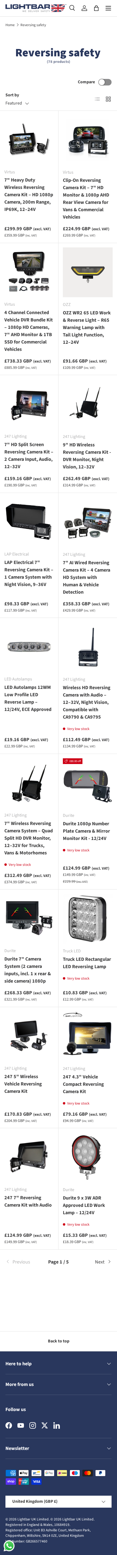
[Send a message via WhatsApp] (9, 1545)
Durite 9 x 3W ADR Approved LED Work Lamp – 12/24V (84, 1205)
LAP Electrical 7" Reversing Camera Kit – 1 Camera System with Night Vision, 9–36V (28, 573)
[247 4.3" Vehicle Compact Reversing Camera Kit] (88, 1036)
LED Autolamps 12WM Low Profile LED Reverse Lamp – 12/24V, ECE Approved (27, 698)
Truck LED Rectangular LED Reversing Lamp (87, 963)
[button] (96, 8)
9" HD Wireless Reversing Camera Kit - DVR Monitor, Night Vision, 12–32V (87, 455)
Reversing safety (33, 24)
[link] (23, 1262)
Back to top (58, 1341)
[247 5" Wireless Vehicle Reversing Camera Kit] (29, 1036)
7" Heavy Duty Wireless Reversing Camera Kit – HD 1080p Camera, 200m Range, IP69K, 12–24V (28, 195)
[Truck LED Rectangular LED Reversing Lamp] (88, 919)
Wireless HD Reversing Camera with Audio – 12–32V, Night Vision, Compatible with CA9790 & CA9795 (86, 702)
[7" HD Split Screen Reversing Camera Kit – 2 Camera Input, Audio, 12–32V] (29, 404)
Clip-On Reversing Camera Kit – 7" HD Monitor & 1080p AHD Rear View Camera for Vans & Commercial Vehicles (86, 198)
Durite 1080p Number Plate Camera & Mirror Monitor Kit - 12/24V (86, 831)
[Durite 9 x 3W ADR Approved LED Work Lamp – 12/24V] (88, 1157)
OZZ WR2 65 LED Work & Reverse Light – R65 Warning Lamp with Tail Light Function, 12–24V (87, 327)
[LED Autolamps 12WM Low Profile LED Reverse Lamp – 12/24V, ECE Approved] (29, 647)
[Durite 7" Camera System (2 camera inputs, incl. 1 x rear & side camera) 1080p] (29, 918)
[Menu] (108, 8)
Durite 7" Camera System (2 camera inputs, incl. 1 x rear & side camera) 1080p (27, 970)
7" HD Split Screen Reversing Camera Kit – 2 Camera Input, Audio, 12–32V (28, 455)
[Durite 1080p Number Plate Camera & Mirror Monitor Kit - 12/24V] (88, 783)
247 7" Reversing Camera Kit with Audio (28, 1201)
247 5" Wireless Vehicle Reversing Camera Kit (23, 1084)
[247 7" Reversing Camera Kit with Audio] (29, 1157)
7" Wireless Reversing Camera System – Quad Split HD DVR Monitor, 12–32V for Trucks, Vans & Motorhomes (28, 838)
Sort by (12, 95)
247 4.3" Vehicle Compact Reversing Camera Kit (83, 1084)
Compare (86, 82)
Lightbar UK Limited (33, 1519)
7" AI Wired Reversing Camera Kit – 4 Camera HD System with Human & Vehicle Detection (86, 577)
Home (10, 24)
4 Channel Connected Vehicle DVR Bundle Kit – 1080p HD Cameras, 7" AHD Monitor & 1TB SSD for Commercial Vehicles (28, 331)
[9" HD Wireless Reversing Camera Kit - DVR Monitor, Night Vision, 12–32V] (88, 404)
